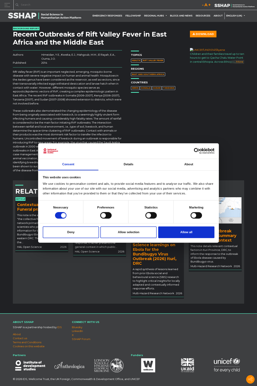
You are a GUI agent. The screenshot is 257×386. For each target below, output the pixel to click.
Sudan (157, 88)
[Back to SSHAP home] (234, 5)
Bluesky (77, 327)
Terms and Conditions (27, 342)
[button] (167, 16)
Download (204, 34)
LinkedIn (77, 331)
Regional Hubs (154, 15)
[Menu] (8, 5)
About (218, 15)
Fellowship (133, 15)
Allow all (186, 232)
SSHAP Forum (81, 339)
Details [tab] (129, 164)
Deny (70, 232)
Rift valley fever (153, 60)
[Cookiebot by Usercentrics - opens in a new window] (196, 151)
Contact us (20, 338)
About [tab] (188, 164)
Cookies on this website (29, 346)
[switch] (106, 215)
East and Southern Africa (148, 74)
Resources (203, 15)
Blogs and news (181, 15)
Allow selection (128, 232)
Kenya (135, 88)
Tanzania (168, 88)
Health (136, 60)
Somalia (146, 88)
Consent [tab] (68, 164)
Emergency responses (107, 15)
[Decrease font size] (203, 5)
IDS (59, 327)
